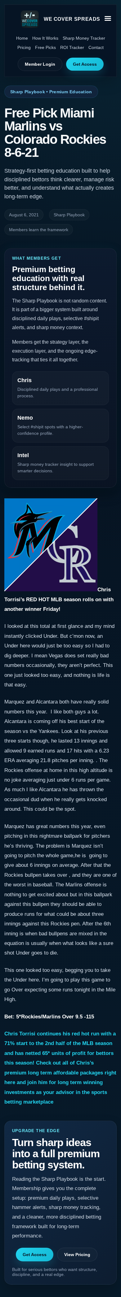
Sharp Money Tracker (84, 38)
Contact (96, 47)
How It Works (45, 38)
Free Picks (45, 47)
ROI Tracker (72, 47)
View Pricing (77, 1254)
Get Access (85, 64)
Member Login (40, 64)
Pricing (24, 47)
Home (22, 38)
